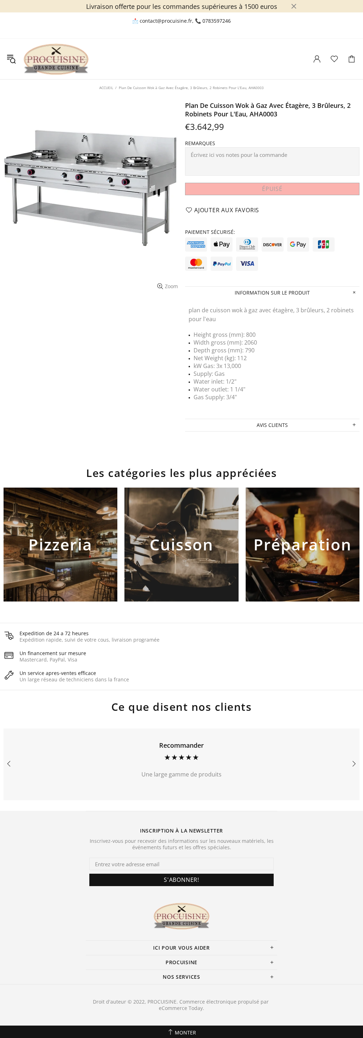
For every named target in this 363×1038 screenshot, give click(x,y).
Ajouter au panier (60, 556)
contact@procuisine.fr (166, 21)
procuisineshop (56, 59)
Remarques (200, 143)
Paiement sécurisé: (210, 232)
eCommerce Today (181, 1008)
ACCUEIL (106, 87)
